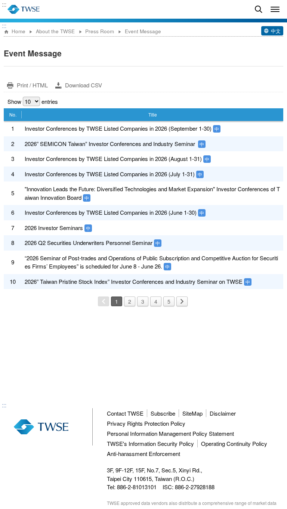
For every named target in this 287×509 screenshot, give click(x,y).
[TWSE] (41, 426)
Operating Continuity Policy (234, 443)
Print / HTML (32, 85)
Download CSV (83, 85)
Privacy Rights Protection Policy (146, 423)
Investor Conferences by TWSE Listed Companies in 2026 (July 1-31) (110, 174)
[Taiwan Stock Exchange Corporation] (23, 9)
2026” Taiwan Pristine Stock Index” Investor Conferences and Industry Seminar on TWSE (134, 281)
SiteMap (192, 413)
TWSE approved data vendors (137, 503)
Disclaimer (223, 413)
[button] (275, 9)
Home (18, 31)
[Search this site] (258, 9)
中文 (276, 30)
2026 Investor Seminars (54, 228)
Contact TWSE (125, 413)
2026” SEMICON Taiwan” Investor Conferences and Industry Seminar (111, 144)
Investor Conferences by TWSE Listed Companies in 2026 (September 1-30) (118, 128)
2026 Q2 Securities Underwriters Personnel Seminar (88, 242)
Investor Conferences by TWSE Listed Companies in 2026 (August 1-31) (113, 158)
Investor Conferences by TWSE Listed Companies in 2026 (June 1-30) (111, 212)
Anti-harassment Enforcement (143, 453)
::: (4, 5)
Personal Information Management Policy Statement (170, 433)
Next (182, 301)
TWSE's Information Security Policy (150, 443)
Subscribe (163, 413)
